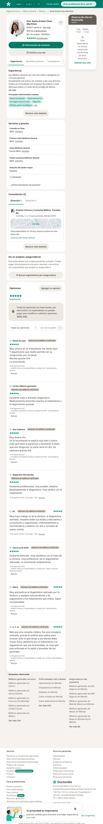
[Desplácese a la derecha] (63, 61)
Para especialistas (15, 789)
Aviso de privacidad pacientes (21, 759)
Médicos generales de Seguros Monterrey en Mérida (80, 719)
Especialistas (59, 756)
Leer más (30, 817)
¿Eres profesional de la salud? (77, 4)
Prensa (10, 774)
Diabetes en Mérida (48, 692)
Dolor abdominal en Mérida (52, 701)
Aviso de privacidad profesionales (22, 762)
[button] (36, 45)
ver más (12, 90)
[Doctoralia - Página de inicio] (10, 3)
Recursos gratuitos (16, 798)
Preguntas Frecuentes (63, 771)
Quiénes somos (14, 768)
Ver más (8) (74, 726)
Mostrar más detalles (37, 114)
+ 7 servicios (15, 176)
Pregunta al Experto (62, 762)
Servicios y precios (35, 61)
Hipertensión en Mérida (50, 683)
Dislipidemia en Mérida (50, 687)
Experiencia (16, 61)
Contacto (11, 777)
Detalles (19, 131)
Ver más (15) (45, 705)
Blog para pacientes (62, 777)
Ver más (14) (15, 720)
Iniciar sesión (53, 4)
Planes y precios (14, 786)
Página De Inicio (13, 11)
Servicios (57, 765)
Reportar (14, 373)
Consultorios (54, 61)
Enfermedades (60, 768)
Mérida (47, 216)
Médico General (29, 11)
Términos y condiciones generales (23, 756)
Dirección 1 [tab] (16, 200)
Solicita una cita (82, 62)
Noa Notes (15, 795)
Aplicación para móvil (63, 774)
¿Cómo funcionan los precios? (25, 184)
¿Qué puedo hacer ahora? (23, 237)
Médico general (34, 27)
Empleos (19, 771)
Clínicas (56, 759)
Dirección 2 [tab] (31, 200)
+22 (35, 105)
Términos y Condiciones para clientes (24, 801)
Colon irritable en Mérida (51, 696)
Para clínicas (12, 792)
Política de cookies (15, 765)
